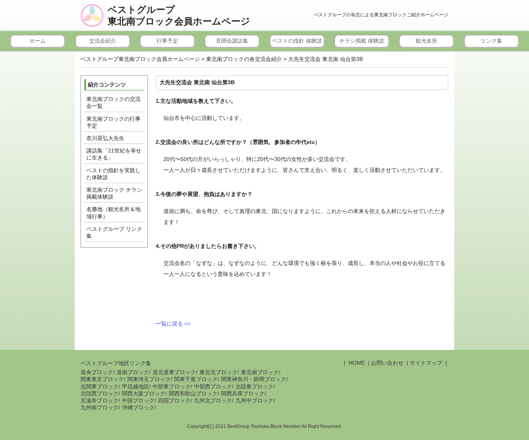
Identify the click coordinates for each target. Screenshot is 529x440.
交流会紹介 (102, 41)
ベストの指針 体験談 (297, 41)
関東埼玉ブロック (149, 379)
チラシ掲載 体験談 (361, 41)
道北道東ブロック (174, 372)
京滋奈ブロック (100, 400)
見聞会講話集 (232, 41)
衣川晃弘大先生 (105, 138)
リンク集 (491, 41)
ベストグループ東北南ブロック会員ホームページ (179, 15)
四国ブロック (174, 400)
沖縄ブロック (138, 407)
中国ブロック (138, 400)
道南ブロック (133, 372)
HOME (356, 363)
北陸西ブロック (100, 393)
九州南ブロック (100, 407)
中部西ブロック (213, 386)
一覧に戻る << (173, 323)
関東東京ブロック (102, 379)
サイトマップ (426, 363)
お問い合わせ (387, 363)
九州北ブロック (213, 400)
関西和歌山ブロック (193, 393)
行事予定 (167, 41)
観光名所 (426, 41)
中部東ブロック (172, 386)
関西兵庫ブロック (242, 393)
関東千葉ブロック (196, 379)
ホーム (37, 41)
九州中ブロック (254, 400)
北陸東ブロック (254, 386)
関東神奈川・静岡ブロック (253, 379)
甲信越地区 (135, 386)
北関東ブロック (100, 386)
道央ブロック (97, 372)
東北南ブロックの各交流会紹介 (244, 59)
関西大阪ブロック (143, 393)
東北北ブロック (218, 372)
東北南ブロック (260, 372)
